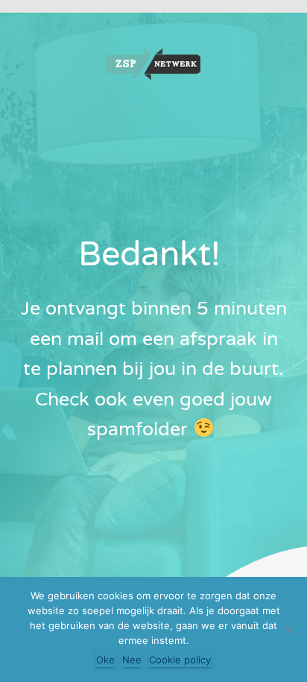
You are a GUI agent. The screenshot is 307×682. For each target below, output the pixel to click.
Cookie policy (180, 660)
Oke (105, 660)
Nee (132, 660)
